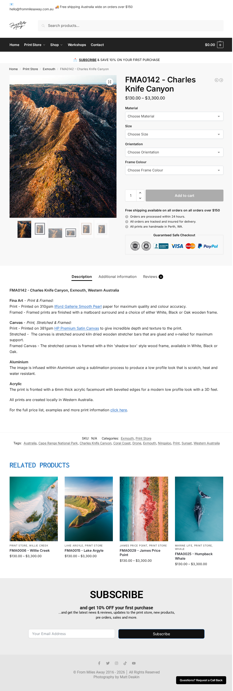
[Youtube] (134, 663)
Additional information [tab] (118, 276)
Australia (30, 443)
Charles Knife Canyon (95, 443)
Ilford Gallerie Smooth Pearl (78, 306)
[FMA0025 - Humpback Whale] (199, 509)
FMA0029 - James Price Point (140, 552)
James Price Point (133, 545)
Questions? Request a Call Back (201, 680)
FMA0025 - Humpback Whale (194, 556)
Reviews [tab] (152, 276)
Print (176, 443)
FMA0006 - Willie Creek (30, 550)
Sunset (187, 443)
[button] (214, 45)
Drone (136, 443)
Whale (180, 549)
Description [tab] (82, 276)
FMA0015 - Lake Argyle (84, 550)
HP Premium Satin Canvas (76, 328)
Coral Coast (122, 443)
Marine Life (183, 545)
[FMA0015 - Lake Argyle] (89, 509)
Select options (34, 565)
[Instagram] (116, 663)
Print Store (30, 69)
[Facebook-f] (99, 663)
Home (13, 69)
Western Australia (207, 443)
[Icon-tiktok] (125, 663)
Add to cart (184, 195)
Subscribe (161, 634)
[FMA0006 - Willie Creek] (34, 509)
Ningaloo (164, 443)
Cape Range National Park (58, 443)
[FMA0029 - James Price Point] (144, 509)
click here (118, 410)
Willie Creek (38, 545)
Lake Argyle (74, 545)
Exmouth (49, 69)
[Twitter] (108, 663)
